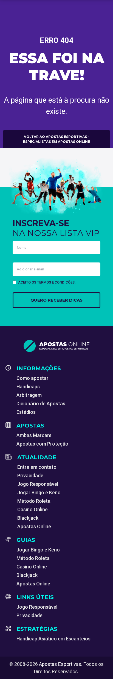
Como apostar (32, 378)
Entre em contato (36, 467)
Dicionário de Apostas (40, 403)
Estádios (26, 412)
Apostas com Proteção (42, 444)
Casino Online (32, 509)
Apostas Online (34, 526)
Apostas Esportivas (60, 664)
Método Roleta (33, 501)
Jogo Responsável (37, 484)
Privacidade (30, 475)
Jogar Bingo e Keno (39, 492)
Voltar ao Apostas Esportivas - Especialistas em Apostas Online (56, 139)
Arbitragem (29, 395)
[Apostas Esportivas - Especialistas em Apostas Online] (56, 346)
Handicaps (28, 386)
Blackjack (27, 518)
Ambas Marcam (33, 435)
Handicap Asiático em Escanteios (53, 639)
